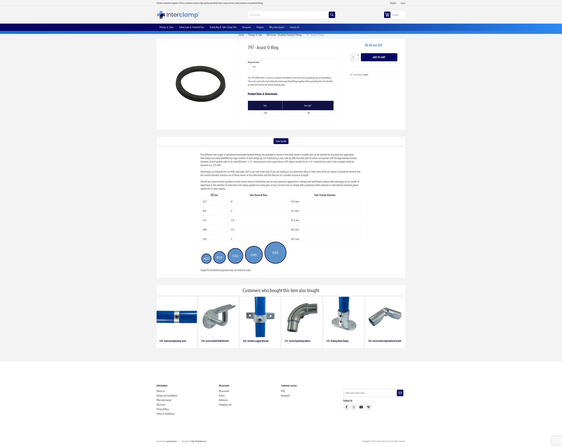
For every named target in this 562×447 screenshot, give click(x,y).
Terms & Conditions (165, 413)
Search (332, 15)
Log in (403, 2)
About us (161, 391)
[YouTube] (361, 407)
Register (393, 2)
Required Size (254, 62)
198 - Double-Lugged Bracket (256, 341)
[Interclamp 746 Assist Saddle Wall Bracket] (218, 317)
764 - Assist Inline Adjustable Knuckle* (385, 341)
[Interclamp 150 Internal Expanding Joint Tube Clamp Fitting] (177, 317)
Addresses (223, 400)
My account (224, 391)
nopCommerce (171, 441)
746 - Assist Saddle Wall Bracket (215, 341)
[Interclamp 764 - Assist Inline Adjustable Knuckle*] (385, 317)
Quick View (187, 332)
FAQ (283, 391)
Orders (222, 395)
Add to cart (379, 57)
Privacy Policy (163, 409)
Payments (285, 395)
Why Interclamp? (164, 400)
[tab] (281, 141)
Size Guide (281, 141)
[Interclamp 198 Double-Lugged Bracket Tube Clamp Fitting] (260, 317)
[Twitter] (354, 407)
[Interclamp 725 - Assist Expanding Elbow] (302, 317)
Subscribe (400, 393)
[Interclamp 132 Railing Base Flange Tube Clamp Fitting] (343, 317)
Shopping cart (225, 404)
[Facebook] (346, 407)
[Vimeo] (368, 407)
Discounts (161, 404)
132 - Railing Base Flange (337, 341)
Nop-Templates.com (198, 441)
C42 (254, 66)
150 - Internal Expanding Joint (172, 341)
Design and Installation (167, 395)
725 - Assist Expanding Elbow (297, 341)
